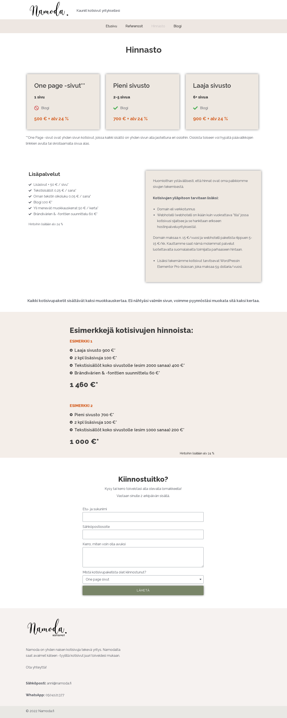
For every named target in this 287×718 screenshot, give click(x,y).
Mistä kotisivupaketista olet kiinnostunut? (114, 572)
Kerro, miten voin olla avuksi (104, 544)
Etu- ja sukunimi (95, 509)
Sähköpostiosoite (96, 527)
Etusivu (111, 26)
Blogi (178, 26)
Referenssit (134, 26)
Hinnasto (158, 26)
